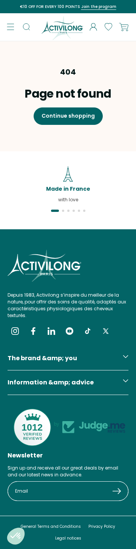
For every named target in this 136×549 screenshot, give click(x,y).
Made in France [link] (68, 189)
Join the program (98, 6)
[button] (10, 26)
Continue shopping (68, 116)
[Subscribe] (120, 491)
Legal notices (68, 538)
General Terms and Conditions (51, 526)
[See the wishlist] (108, 26)
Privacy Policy (101, 526)
